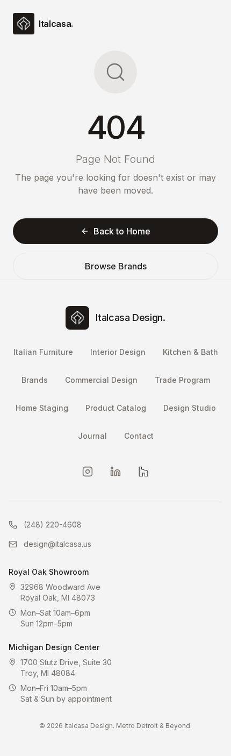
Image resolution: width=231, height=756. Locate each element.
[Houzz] (143, 471)
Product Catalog (115, 407)
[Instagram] (87, 471)
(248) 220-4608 (53, 524)
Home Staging (42, 407)
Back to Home (121, 231)
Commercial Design (101, 379)
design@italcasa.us (57, 543)
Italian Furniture (43, 351)
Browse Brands (116, 266)
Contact (139, 435)
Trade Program (182, 379)
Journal (92, 435)
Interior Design (118, 351)
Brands (34, 379)
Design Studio (189, 407)
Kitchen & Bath (190, 351)
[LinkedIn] (115, 471)
